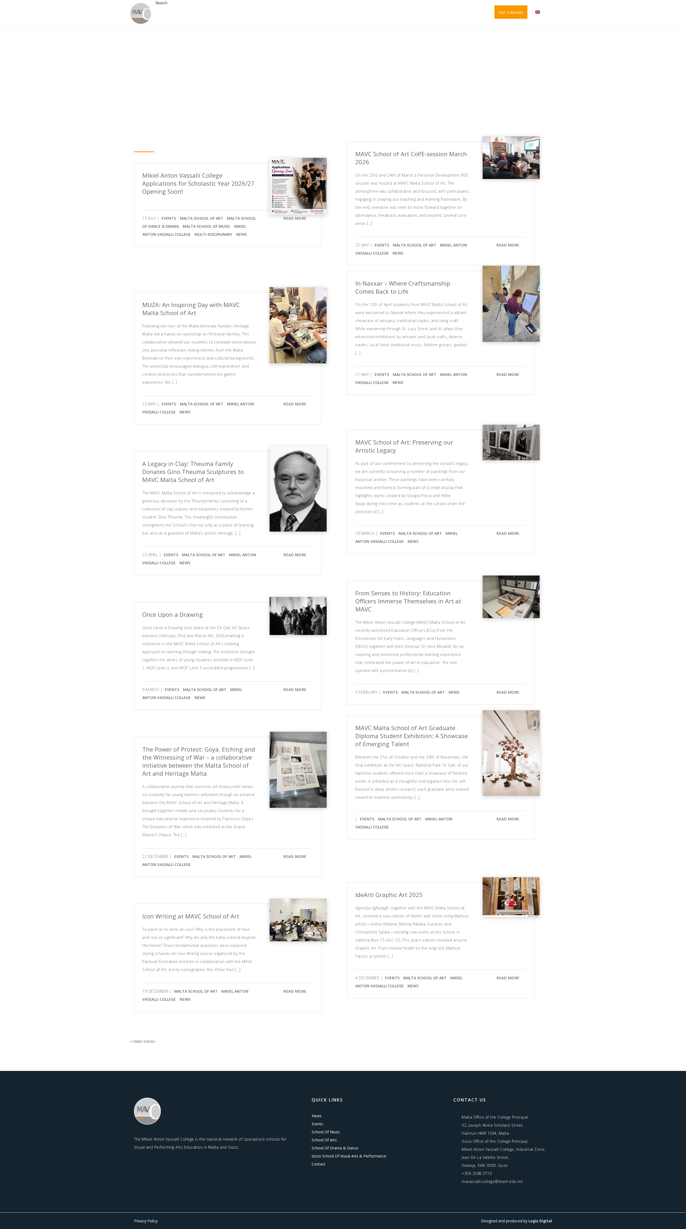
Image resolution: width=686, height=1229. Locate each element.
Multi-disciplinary (213, 234)
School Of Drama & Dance (335, 1147)
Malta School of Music (206, 226)
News (374, 12)
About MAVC (342, 12)
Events (397, 12)
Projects (428, 12)
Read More (297, 218)
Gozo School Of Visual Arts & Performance (349, 1156)
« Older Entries (142, 1041)
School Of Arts (324, 1139)
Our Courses (510, 12)
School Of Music (326, 1131)
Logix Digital (540, 1220)
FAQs (457, 12)
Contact (480, 12)
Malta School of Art (201, 218)
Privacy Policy (146, 1220)
